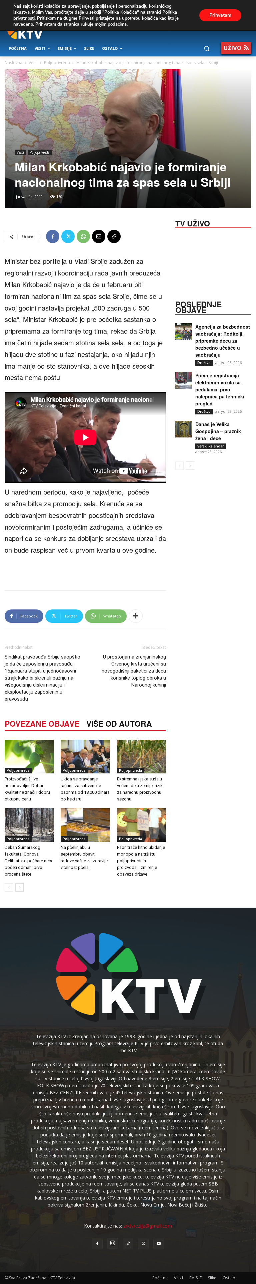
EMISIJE (195, 1278)
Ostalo (229, 1278)
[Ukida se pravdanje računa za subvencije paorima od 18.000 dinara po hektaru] (85, 756)
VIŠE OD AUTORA (119, 723)
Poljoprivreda (57, 62)
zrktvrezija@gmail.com (147, 1226)
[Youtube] (158, 1244)
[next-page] (19, 887)
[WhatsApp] (83, 236)
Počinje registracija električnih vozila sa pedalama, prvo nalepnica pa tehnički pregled (219, 389)
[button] (206, 48)
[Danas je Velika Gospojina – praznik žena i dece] (183, 429)
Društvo (204, 362)
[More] (136, 616)
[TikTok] (128, 1244)
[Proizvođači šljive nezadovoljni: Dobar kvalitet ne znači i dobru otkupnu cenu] (29, 756)
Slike (212, 1278)
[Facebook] (52, 236)
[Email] (98, 236)
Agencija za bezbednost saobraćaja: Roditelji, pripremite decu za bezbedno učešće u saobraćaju (222, 340)
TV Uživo (192, 222)
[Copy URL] (114, 236)
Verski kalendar (210, 446)
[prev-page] (9, 887)
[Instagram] (112, 1243)
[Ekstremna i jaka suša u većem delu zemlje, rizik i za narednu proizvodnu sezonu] (141, 756)
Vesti (33, 62)
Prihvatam (220, 15)
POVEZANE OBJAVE (42, 723)
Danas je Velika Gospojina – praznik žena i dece (218, 431)
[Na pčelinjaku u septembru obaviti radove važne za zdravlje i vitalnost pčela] (85, 825)
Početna (160, 1278)
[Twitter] (68, 236)
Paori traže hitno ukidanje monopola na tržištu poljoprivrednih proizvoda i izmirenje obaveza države (141, 861)
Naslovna (13, 62)
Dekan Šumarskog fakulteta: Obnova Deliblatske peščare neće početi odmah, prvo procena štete (29, 861)
